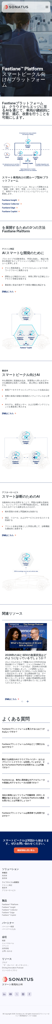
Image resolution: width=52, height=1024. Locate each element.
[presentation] (27, 701)
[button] (47, 7)
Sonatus (19, 1014)
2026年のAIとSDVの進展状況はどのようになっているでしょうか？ (26, 656)
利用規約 (23, 1016)
